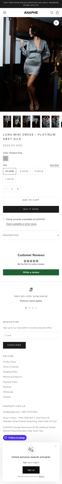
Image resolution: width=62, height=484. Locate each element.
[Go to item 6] (55, 121)
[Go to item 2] (17, 121)
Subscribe (14, 345)
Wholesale (8, 391)
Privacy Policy (9, 361)
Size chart (54, 165)
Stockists (7, 387)
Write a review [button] (31, 272)
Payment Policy (10, 382)
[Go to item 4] (36, 121)
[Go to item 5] (46, 121)
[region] (31, 295)
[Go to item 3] (26, 121)
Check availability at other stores (21, 224)
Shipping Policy (10, 371)
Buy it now (31, 209)
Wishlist (7, 396)
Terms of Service (11, 366)
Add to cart (31, 200)
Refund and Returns (12, 376)
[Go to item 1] (7, 121)
